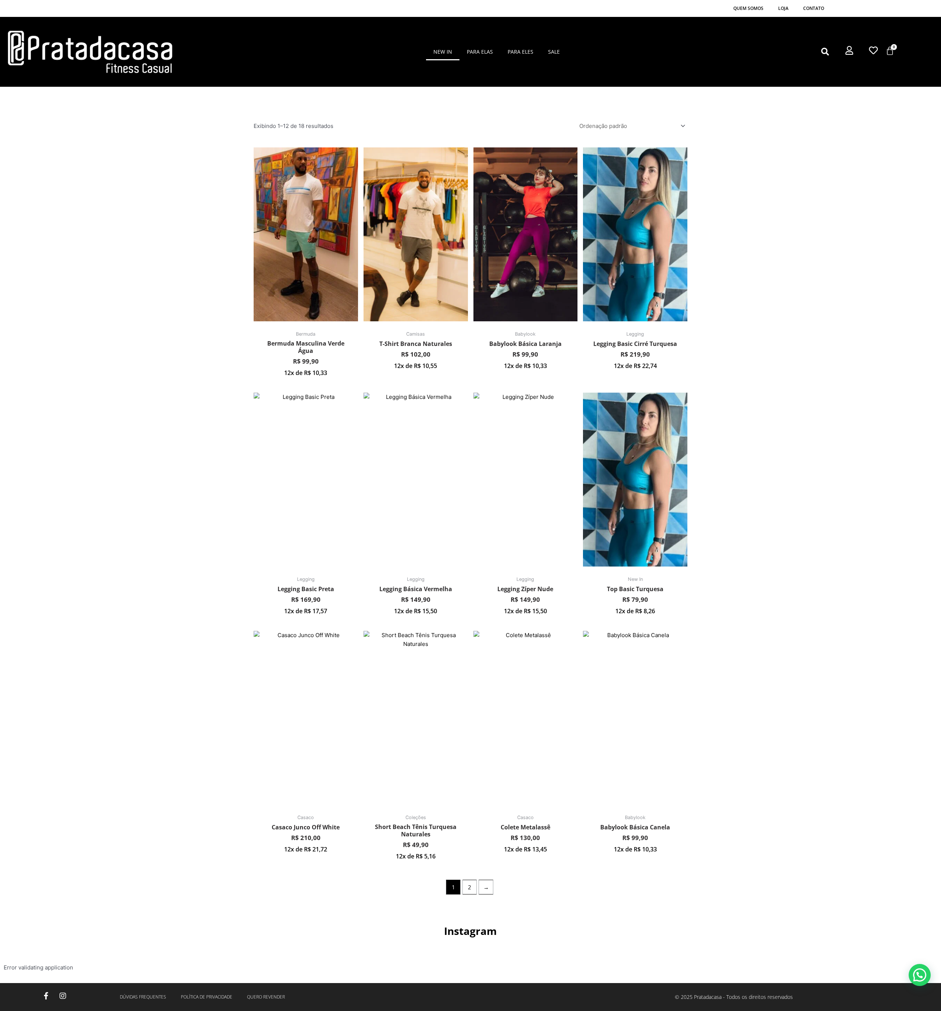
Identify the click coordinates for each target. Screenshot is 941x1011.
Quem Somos (748, 8)
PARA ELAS (480, 51)
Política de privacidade (206, 997)
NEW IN (442, 51)
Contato (813, 8)
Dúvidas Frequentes (143, 997)
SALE (554, 51)
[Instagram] (63, 996)
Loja (783, 8)
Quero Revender (266, 997)
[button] (825, 52)
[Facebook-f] (46, 996)
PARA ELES (520, 51)
